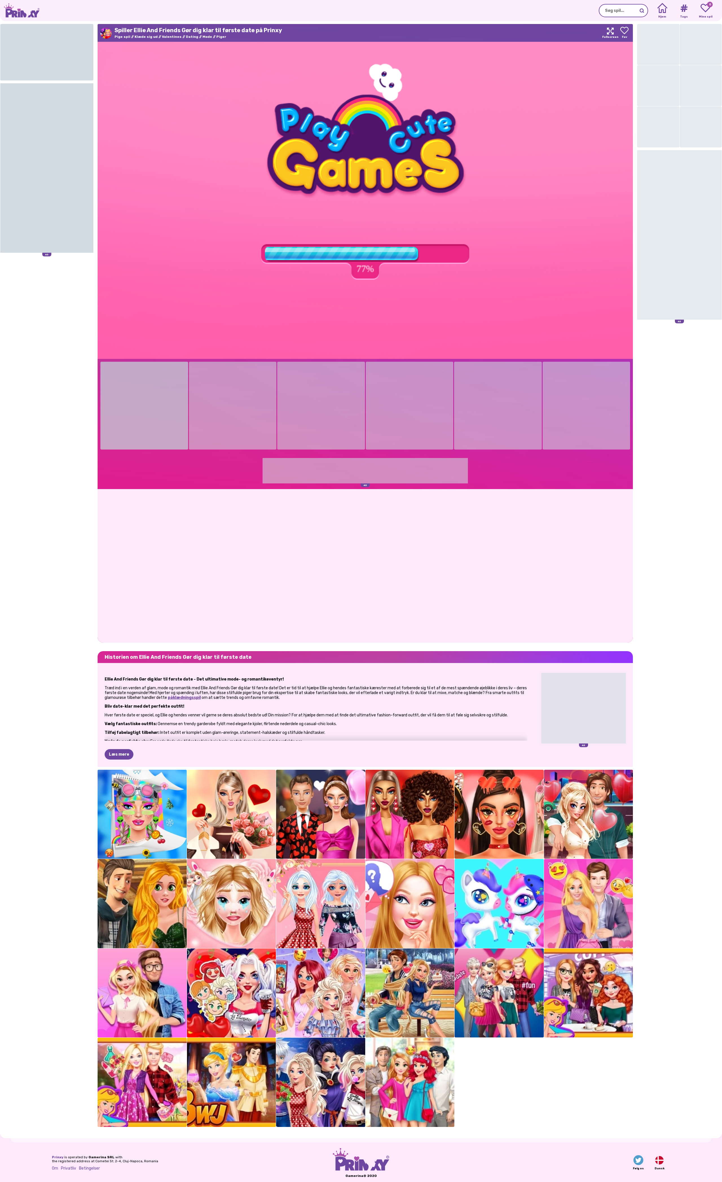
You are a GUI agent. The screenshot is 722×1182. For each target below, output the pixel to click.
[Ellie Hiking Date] (142, 1082)
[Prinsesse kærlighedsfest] (231, 993)
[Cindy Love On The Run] (231, 1082)
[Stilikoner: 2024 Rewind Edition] (142, 814)
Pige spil (122, 37)
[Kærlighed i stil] (410, 814)
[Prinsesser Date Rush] (410, 993)
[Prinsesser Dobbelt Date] (410, 1082)
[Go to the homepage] (19, 10)
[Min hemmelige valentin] (410, 903)
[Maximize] (610, 33)
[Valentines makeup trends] (499, 814)
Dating (192, 37)
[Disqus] (365, 565)
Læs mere (119, 754)
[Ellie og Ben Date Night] (588, 903)
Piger (221, 37)
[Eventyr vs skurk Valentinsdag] (320, 1082)
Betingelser (89, 1168)
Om (55, 1168)
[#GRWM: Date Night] (231, 814)
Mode (207, 37)
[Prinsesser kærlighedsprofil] (320, 993)
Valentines (172, 37)
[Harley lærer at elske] (588, 814)
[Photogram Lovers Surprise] (231, 903)
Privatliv (68, 1168)
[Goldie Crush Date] (142, 993)
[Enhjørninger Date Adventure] (499, 903)
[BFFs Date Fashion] (499, 993)
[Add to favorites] (624, 33)
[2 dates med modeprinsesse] (142, 903)
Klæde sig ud (146, 37)
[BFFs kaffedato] (588, 993)
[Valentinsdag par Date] (320, 814)
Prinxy (57, 1157)
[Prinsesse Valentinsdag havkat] (320, 903)
